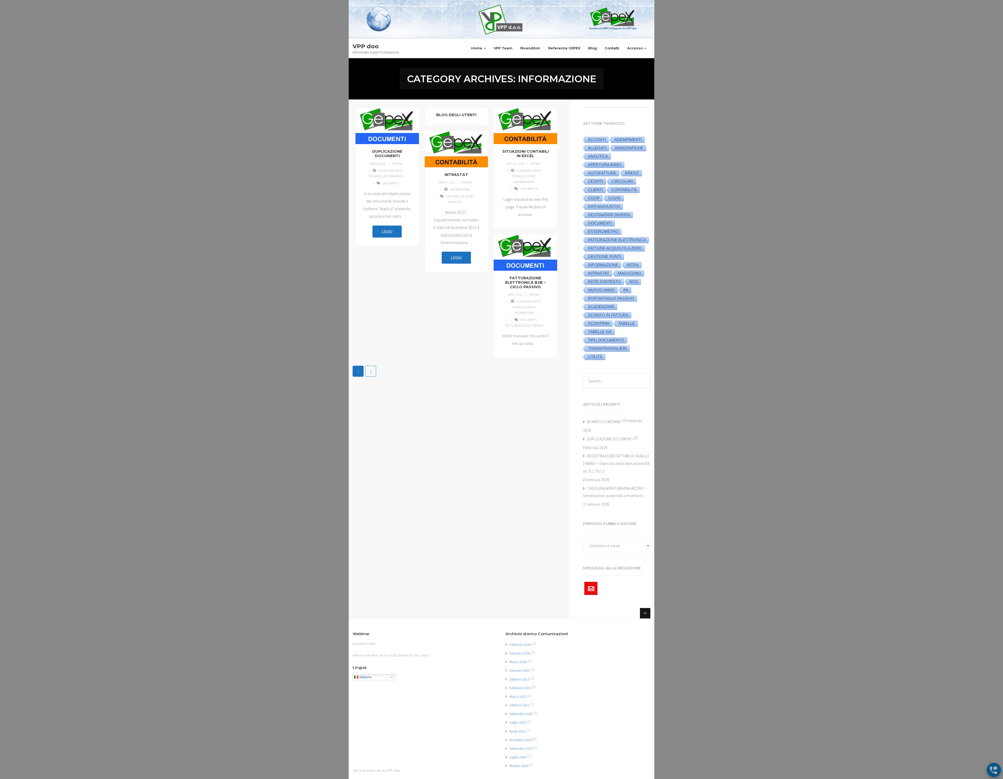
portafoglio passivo (611, 298)
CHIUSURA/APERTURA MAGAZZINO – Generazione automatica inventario (615, 492)
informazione (603, 265)
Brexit (632, 173)
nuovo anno (601, 290)
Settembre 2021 (521, 713)
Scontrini (599, 323)
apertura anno (604, 164)
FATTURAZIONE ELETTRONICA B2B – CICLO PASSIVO (525, 282)
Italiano (364, 677)
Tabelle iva (600, 331)
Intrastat (455, 202)
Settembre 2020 (521, 748)
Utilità (595, 357)
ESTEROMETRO (603, 231)
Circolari (622, 181)
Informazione (394, 176)
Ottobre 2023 (519, 679)
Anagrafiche (629, 148)
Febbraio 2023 (520, 688)
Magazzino (629, 273)
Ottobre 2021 (519, 705)
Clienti (595, 189)
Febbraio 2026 (520, 644)
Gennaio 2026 (519, 653)
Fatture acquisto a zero (615, 248)
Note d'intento (604, 281)
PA (625, 290)
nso (633, 281)
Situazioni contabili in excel (525, 153)
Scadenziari (601, 306)
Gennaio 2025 (519, 670)
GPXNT (531, 176)
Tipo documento (606, 340)
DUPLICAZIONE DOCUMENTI (387, 153)
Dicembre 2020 (520, 739)
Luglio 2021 (517, 722)
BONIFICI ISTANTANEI (604, 421)
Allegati (597, 148)
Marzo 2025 (518, 661)
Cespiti (595, 181)
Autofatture (602, 173)
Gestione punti (604, 256)
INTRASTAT (456, 174)
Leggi (387, 231)
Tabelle (626, 323)
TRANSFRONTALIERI (607, 348)
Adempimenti (628, 139)
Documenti (391, 183)
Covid (614, 198)
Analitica (598, 156)
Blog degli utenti (456, 115)
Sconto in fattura (608, 315)
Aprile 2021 (517, 731)
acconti (597, 139)
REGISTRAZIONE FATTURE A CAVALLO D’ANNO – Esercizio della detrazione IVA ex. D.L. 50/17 (616, 463)
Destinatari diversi (609, 215)
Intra (469, 196)
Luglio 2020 (517, 757)
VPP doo (397, 164)
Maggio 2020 (518, 765)
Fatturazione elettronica (524, 325)
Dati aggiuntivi (604, 206)
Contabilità (529, 189)
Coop (594, 198)
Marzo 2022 (518, 696)
